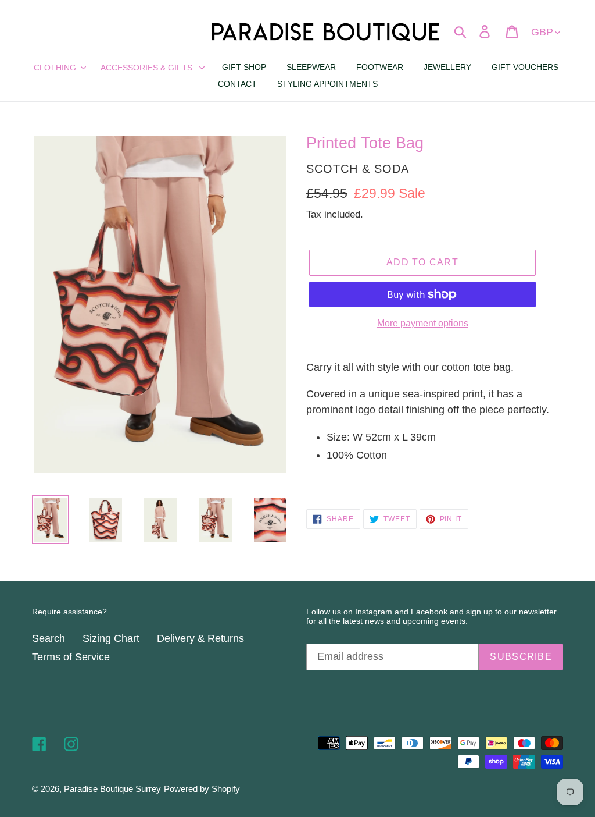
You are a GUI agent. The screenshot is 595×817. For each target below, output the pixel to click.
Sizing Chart (111, 638)
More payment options (422, 323)
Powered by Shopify (202, 789)
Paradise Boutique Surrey (112, 789)
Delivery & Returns (200, 638)
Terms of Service (71, 657)
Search (48, 638)
